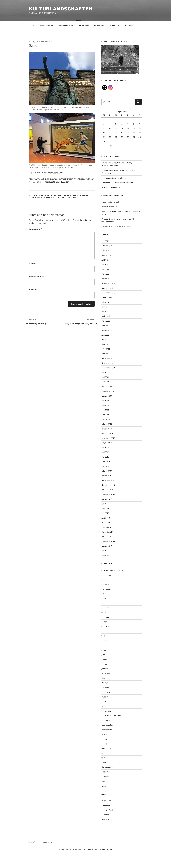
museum (48, 197)
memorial (105, 687)
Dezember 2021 (107, 358)
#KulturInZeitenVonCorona (112, 570)
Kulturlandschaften (61, 9)
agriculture (105, 579)
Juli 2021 (104, 372)
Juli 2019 (105, 447)
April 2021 (105, 382)
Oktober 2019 (107, 433)
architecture (54, 195)
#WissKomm (84, 25)
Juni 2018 (105, 508)
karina (48, 42)
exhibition (105, 626)
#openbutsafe (107, 575)
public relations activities (111, 716)
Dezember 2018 (107, 480)
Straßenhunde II (112, 202)
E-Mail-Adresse (37, 276)
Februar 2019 (106, 471)
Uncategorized (107, 767)
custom (104, 622)
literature (105, 683)
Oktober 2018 (107, 490)
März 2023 (105, 321)
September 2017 (108, 541)
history (84, 195)
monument (37, 197)
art (102, 594)
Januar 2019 (106, 476)
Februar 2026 (106, 246)
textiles (104, 758)
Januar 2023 (106, 330)
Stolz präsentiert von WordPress (41, 842)
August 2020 (106, 396)
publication (105, 720)
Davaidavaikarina (46, 25)
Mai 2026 (105, 241)
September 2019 (108, 438)
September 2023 (108, 293)
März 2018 (105, 522)
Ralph (103, 207)
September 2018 (108, 494)
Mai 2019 (105, 457)
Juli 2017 (104, 551)
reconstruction (62, 197)
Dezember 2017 (107, 532)
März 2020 (105, 419)
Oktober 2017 (107, 537)
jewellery (104, 669)
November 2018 (108, 485)
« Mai (109, 146)
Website (33, 289)
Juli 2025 (105, 260)
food (103, 645)
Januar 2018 (106, 527)
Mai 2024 (105, 269)
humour (104, 664)
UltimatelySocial (104, 849)
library (103, 678)
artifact (104, 598)
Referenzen (99, 25)
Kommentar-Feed (108, 815)
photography (106, 711)
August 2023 (106, 297)
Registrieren (106, 801)
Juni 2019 (105, 452)
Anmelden (105, 805)
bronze (104, 603)
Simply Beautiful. (123, 226)
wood (103, 786)
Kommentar (35, 229)
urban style (105, 772)
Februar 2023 (106, 326)
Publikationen (114, 25)
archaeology (39, 195)
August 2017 (106, 546)
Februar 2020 (106, 424)
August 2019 (106, 443)
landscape (105, 673)
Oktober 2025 (107, 255)
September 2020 (108, 391)
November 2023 (108, 283)
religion (104, 734)
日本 (30, 25)
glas (103, 655)
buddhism (105, 608)
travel (75, 197)
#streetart (113, 207)
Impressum (129, 25)
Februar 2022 (106, 354)
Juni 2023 (105, 307)
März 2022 (105, 349)
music (103, 701)
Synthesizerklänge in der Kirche (114, 178)
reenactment (106, 730)
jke (102, 202)
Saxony (104, 744)
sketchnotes (106, 748)
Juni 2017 (105, 555)
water (103, 781)
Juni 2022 (105, 335)
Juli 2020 (105, 401)
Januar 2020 (106, 429)
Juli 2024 (105, 265)
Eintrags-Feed (107, 810)
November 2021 (108, 363)
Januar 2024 (106, 279)
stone (103, 753)
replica (104, 739)
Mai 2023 (105, 311)
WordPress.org (107, 819)
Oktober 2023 (107, 288)
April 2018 (105, 518)
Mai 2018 (105, 513)
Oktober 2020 (107, 386)
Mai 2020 (105, 410)
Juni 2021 (105, 377)
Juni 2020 (105, 405)
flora (103, 636)
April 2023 (105, 316)
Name (32, 263)
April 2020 (105, 415)
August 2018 (106, 499)
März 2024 (105, 274)
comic (103, 612)
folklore (104, 640)
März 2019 (105, 466)
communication (71, 195)
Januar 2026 (106, 250)
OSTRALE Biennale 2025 (111, 187)
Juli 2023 (105, 302)
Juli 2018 (105, 504)
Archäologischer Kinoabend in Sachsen (117, 182)
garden (104, 650)
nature (104, 706)
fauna (103, 631)
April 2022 (105, 344)
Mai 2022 (105, 340)
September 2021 (108, 368)
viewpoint (105, 776)
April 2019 (105, 461)
